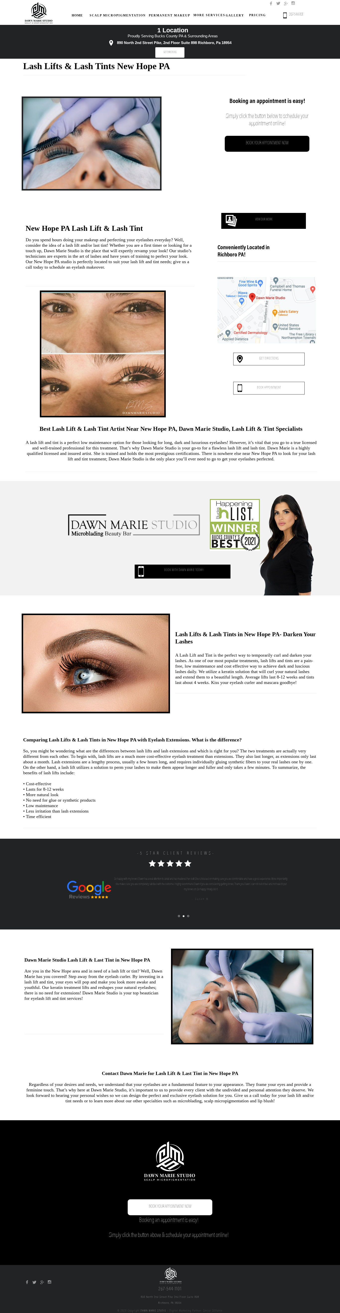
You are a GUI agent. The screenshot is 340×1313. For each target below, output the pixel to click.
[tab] (179, 916)
